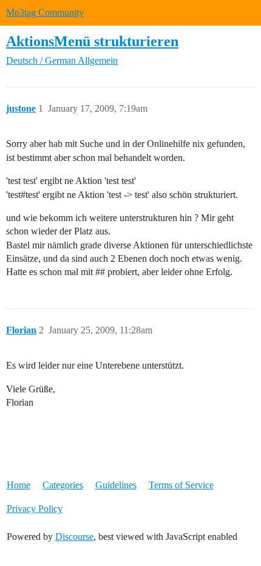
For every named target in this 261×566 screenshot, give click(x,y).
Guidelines (116, 485)
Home (18, 485)
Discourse (74, 536)
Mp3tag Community (45, 12)
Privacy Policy (35, 508)
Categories (62, 485)
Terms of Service (181, 485)
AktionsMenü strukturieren (92, 41)
